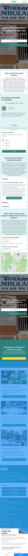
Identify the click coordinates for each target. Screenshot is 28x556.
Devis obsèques (14, 488)
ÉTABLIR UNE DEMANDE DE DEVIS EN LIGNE (14, 358)
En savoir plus (14, 396)
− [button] (2, 256)
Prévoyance (7, 145)
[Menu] (2, 2)
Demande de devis (14, 41)
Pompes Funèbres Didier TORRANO (10, 237)
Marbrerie (7, 143)
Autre (6, 148)
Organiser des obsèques (6, 526)
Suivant (14, 151)
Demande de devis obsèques (14, 198)
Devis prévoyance (14, 491)
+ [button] (2, 254)
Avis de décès (18, 526)
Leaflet (25, 271)
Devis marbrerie (14, 494)
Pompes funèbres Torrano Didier (10, 246)
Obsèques (7, 140)
